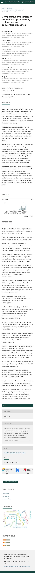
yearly (31, 216)
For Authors (6, 496)
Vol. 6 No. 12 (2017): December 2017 (12, 10)
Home (4, 8)
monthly (26, 216)
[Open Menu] (2, 2)
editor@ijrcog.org (24, 566)
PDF (5, 405)
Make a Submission (10, 482)
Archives (10, 8)
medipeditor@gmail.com (11, 566)
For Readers (6, 493)
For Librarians (7, 499)
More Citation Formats (11, 440)
